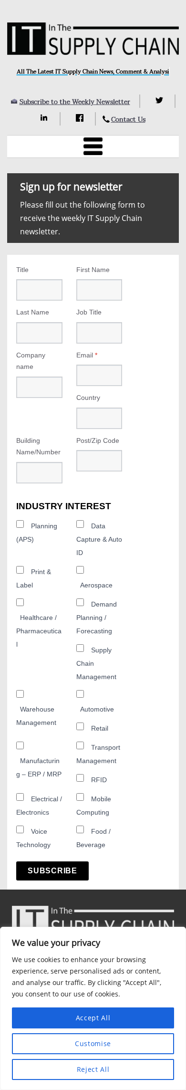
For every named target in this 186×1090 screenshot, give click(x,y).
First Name (93, 269)
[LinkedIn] (46, 118)
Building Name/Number (38, 446)
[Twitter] (160, 100)
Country (88, 397)
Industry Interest (63, 506)
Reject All (93, 1069)
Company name (30, 361)
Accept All (93, 1017)
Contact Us (128, 119)
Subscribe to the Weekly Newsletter (75, 101)
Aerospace (96, 585)
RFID (99, 780)
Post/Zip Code (97, 440)
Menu (93, 146)
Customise (93, 1043)
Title (22, 269)
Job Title (89, 312)
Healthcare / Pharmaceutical (39, 631)
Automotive (97, 709)
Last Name (32, 312)
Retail (99, 728)
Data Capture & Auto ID (99, 539)
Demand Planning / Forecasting (96, 617)
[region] (93, 1008)
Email (86, 355)
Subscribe (52, 871)
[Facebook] (81, 118)
